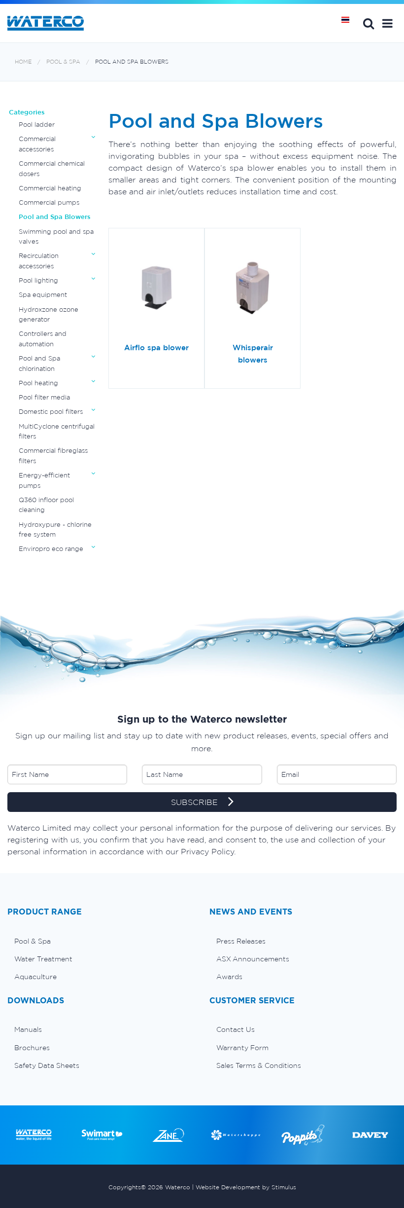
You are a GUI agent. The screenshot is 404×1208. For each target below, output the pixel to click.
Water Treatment (43, 959)
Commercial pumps (49, 202)
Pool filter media (44, 397)
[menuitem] (101, 941)
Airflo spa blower (156, 347)
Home (23, 62)
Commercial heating (50, 188)
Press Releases (241, 941)
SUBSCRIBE (195, 802)
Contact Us (235, 1029)
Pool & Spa (63, 62)
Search (368, 23)
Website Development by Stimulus (246, 1187)
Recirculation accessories (39, 260)
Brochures (32, 1048)
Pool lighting (38, 280)
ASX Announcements (252, 959)
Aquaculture (35, 977)
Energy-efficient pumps (44, 480)
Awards (229, 977)
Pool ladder (37, 124)
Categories (27, 112)
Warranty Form (242, 1048)
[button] (387, 23)
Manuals (28, 1029)
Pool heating (38, 383)
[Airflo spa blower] (156, 288)
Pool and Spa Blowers (131, 62)
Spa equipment (43, 294)
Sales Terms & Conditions (258, 1065)
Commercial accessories (37, 143)
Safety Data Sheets (46, 1065)
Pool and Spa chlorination (39, 363)
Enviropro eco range (51, 548)
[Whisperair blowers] (252, 288)
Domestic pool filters (51, 411)
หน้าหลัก (348, 23)
